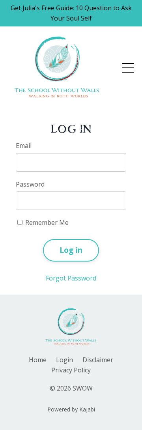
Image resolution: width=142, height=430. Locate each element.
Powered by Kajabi (71, 409)
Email (24, 145)
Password (30, 184)
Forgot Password (71, 278)
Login (64, 359)
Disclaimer (97, 359)
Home (38, 359)
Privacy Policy (71, 370)
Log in (71, 250)
